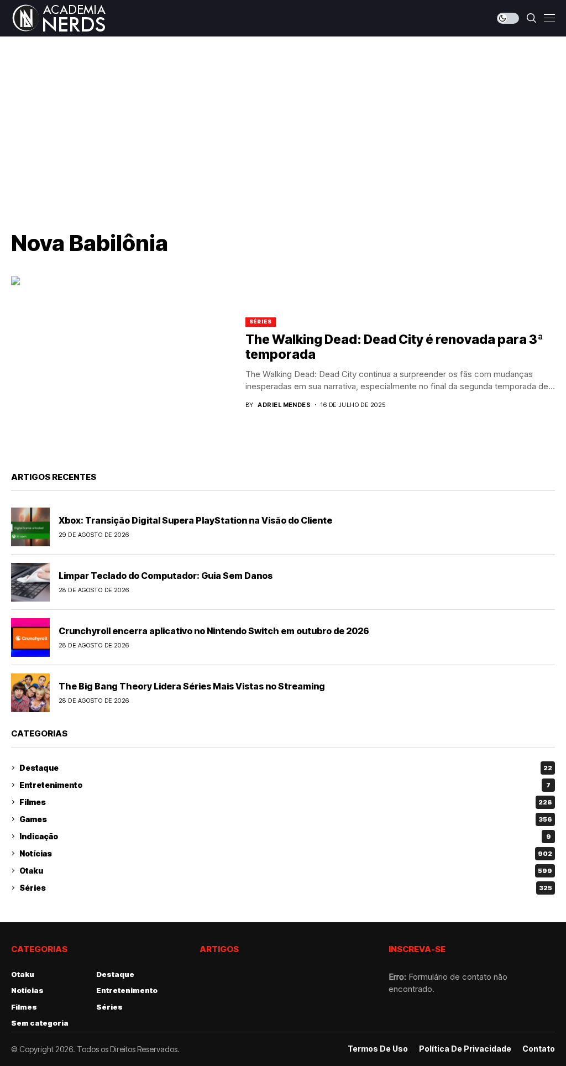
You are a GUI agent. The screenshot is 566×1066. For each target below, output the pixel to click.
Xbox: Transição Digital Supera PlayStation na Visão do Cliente (195, 520)
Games (285, 819)
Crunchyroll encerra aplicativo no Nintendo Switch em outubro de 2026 (214, 630)
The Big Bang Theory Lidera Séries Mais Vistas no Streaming (192, 686)
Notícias (285, 853)
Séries (260, 321)
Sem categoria (40, 1022)
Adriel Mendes (284, 405)
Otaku (285, 870)
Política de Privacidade (465, 1048)
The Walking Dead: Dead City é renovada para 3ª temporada (394, 347)
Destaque (285, 767)
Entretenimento (285, 785)
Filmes (285, 802)
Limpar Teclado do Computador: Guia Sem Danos (165, 575)
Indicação (285, 836)
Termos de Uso (378, 1048)
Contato (538, 1048)
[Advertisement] (283, 119)
